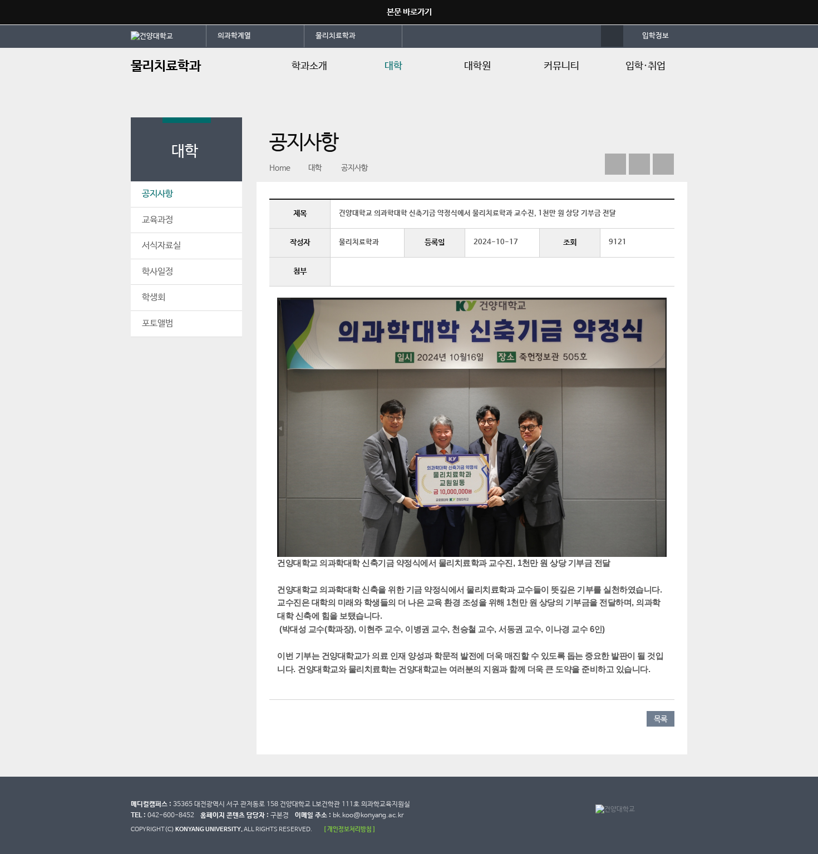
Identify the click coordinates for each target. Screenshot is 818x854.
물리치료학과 (336, 36)
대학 (393, 66)
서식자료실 (161, 245)
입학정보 (655, 36)
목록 (660, 719)
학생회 (153, 297)
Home (279, 168)
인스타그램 (639, 164)
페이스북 (615, 164)
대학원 (477, 66)
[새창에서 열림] (168, 35)
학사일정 (157, 271)
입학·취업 (645, 66)
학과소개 (309, 66)
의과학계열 (234, 36)
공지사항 (157, 194)
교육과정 (157, 220)
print (663, 164)
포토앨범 (157, 323)
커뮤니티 (561, 66)
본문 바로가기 (409, 12)
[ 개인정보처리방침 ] (349, 829)
